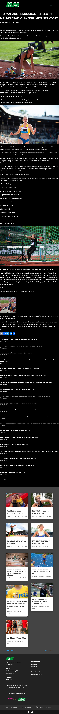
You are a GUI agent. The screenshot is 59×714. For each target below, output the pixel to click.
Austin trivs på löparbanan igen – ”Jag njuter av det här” (19, 437)
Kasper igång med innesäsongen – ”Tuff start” (15, 444)
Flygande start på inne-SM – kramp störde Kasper (16, 353)
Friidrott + (29, 707)
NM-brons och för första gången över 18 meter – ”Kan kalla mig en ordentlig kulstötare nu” (17, 605)
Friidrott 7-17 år (17, 707)
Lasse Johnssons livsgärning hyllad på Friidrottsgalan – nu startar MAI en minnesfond (29, 451)
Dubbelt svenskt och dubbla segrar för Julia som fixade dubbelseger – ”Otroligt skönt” (29, 424)
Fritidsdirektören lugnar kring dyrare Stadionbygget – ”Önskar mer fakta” (25, 396)
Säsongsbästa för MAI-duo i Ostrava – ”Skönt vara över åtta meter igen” (24, 417)
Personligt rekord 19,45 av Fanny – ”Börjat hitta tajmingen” (19, 368)
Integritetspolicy (36, 672)
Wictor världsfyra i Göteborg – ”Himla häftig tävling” (18, 389)
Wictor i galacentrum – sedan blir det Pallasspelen (17, 465)
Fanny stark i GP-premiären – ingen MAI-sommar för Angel (40, 511)
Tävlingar (39, 707)
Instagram (34, 667)
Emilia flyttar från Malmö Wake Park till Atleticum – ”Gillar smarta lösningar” (26, 382)
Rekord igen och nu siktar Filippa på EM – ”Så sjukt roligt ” (19, 458)
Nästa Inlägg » (49, 650)
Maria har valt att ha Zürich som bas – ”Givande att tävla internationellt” (24, 410)
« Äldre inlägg (10, 650)
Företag (48, 707)
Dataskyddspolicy (36, 674)
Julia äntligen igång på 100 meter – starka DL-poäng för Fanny (41, 541)
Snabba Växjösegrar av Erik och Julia (12, 472)
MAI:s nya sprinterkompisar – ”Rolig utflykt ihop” (15, 511)
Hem (7, 707)
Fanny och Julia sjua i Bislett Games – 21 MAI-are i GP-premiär (16, 541)
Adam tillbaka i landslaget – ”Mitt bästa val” (15, 430)
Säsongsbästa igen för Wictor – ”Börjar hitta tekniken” (18, 403)
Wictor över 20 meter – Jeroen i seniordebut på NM (41, 571)
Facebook (34, 664)
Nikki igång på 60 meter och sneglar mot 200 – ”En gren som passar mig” (23, 375)
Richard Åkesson (6, 22)
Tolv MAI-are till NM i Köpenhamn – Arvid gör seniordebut (41, 601)
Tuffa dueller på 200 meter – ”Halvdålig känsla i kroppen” (19, 339)
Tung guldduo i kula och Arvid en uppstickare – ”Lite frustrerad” (21, 346)
